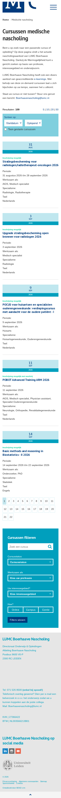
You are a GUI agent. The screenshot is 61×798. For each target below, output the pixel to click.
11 (52, 501)
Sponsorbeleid (8, 783)
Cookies (19, 783)
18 (40, 509)
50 (57, 109)
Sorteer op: (10, 117)
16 (28, 509)
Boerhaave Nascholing (19, 7)
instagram (11, 751)
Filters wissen (17, 620)
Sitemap (43, 781)
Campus (30, 609)
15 (23, 509)
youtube (18, 751)
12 (5, 509)
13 (11, 509)
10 (47, 109)
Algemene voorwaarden (28, 781)
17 (34, 509)
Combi (45, 609)
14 (17, 509)
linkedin (5, 751)
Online (15, 609)
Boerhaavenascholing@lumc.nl (32, 98)
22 (11, 517)
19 (46, 509)
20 (52, 109)
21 (5, 517)
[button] (30, 562)
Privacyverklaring (10, 781)
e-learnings (40, 79)
